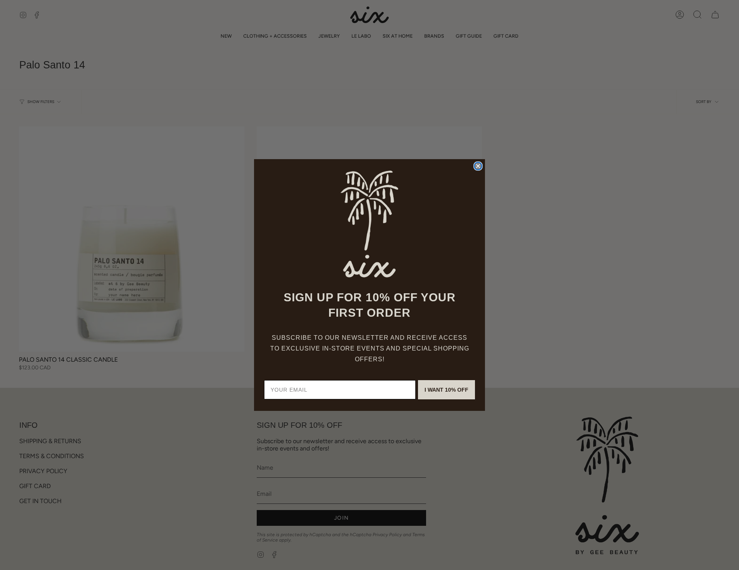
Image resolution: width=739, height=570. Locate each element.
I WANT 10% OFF (446, 390)
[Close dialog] (478, 166)
